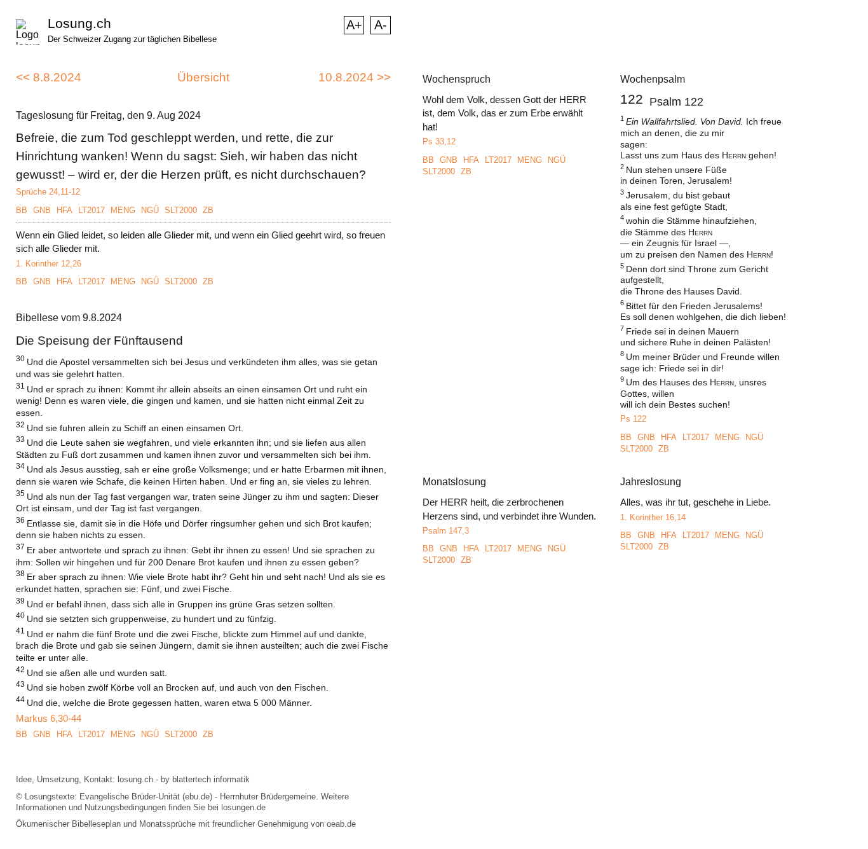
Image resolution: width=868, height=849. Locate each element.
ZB (208, 210)
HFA (64, 210)
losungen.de (243, 807)
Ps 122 (633, 419)
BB (21, 210)
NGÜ (150, 210)
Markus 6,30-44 (48, 718)
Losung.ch (79, 23)
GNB (42, 210)
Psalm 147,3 (446, 530)
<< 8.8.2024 (48, 77)
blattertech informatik (211, 779)
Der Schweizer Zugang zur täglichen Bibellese (132, 39)
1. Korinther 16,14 (653, 517)
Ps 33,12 (439, 141)
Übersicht (203, 77)
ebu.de (197, 796)
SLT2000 (181, 210)
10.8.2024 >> (354, 77)
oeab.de (341, 824)
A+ (354, 25)
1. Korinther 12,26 (48, 263)
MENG (123, 210)
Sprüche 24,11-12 (48, 192)
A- (380, 25)
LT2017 (91, 210)
